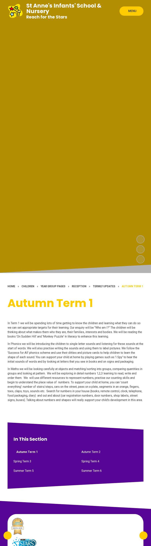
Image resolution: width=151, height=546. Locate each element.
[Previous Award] (7, 535)
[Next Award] (143, 535)
